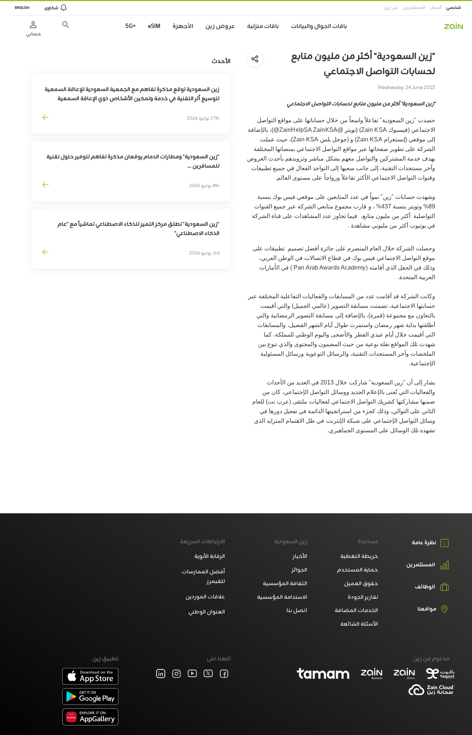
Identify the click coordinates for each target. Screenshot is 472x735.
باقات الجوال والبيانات (319, 26)
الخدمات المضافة (356, 610)
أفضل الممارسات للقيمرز (203, 576)
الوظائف (425, 587)
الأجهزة (183, 26)
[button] (65, 24)
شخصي (453, 7)
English (22, 7)
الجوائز (299, 570)
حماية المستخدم (357, 570)
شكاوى (51, 8)
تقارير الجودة (363, 597)
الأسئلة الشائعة (359, 624)
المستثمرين (414, 7)
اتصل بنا (297, 610)
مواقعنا (426, 609)
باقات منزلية (263, 26)
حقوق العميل (361, 583)
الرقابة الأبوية (209, 556)
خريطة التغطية (359, 556)
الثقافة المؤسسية (285, 583)
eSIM (154, 26)
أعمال (435, 7)
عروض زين (220, 26)
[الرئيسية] (453, 25)
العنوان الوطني (206, 612)
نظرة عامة (424, 543)
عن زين (391, 7)
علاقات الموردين (205, 597)
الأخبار (300, 556)
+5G (130, 26)
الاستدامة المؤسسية (282, 597)
